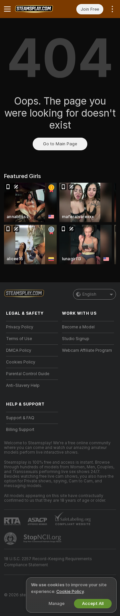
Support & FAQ (20, 418)
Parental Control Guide (27, 373)
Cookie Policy (70, 591)
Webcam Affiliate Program (87, 350)
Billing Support (20, 429)
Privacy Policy (19, 327)
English (89, 294)
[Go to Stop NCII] (43, 538)
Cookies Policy (20, 362)
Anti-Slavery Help (23, 385)
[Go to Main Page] (37, 9)
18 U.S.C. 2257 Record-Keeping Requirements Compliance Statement (48, 562)
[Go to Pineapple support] (11, 538)
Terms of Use (19, 338)
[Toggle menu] (7, 9)
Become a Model (78, 327)
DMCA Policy (18, 350)
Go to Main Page (60, 143)
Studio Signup (75, 338)
